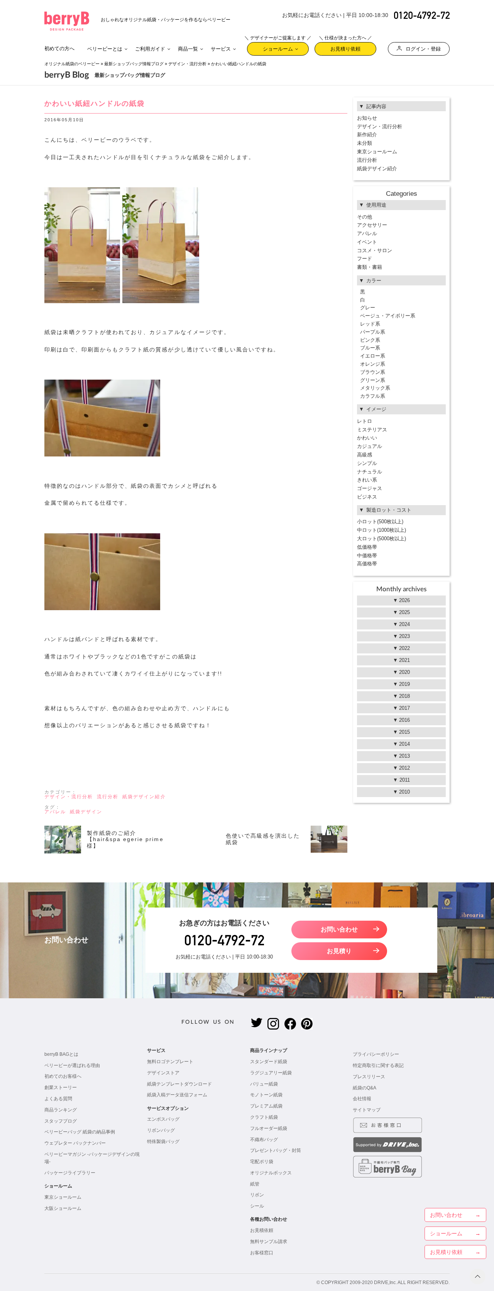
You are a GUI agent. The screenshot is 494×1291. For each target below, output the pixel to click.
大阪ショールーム (62, 1208)
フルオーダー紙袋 (268, 1128)
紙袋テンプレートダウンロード (179, 1084)
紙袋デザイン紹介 (144, 796)
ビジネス (367, 497)
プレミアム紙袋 (266, 1106)
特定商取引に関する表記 (378, 1065)
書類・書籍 (369, 267)
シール (257, 1206)
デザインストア (163, 1073)
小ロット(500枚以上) (380, 521)
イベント (367, 242)
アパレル (55, 811)
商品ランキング (60, 1110)
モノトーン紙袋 (266, 1095)
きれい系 (367, 480)
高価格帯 (367, 564)
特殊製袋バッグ (163, 1141)
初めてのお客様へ (62, 1076)
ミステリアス (372, 430)
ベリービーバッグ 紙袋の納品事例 (79, 1132)
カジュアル (369, 446)
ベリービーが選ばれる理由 (72, 1065)
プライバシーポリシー (376, 1054)
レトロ (364, 421)
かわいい (367, 438)
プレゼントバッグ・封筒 (275, 1150)
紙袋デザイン (86, 811)
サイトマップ (367, 1110)
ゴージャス (369, 488)
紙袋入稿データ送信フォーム (177, 1095)
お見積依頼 (261, 1230)
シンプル (367, 463)
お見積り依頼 (345, 47)
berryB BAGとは (61, 1054)
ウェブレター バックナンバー (75, 1143)
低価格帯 (367, 547)
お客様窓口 (261, 1252)
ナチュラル (369, 472)
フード (364, 258)
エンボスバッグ (163, 1119)
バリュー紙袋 (264, 1084)
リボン (257, 1195)
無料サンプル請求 (268, 1241)
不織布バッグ (264, 1139)
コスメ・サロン (374, 250)
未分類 (364, 143)
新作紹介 (367, 134)
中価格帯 (367, 555)
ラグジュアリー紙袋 (271, 1073)
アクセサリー (372, 225)
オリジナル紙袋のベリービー (72, 63)
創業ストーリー (60, 1087)
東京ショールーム (377, 151)
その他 (364, 217)
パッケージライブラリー (69, 1173)
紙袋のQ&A (364, 1088)
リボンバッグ (161, 1130)
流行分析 (107, 796)
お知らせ (367, 118)
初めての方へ (59, 48)
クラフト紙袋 (264, 1117)
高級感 (364, 455)
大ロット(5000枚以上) (381, 538)
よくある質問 (58, 1098)
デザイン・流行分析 (187, 63)
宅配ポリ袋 (261, 1161)
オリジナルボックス (271, 1173)
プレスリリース (369, 1076)
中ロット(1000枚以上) (381, 530)
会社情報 (362, 1098)
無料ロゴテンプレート (170, 1061)
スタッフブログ (60, 1121)
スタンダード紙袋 (268, 1061)
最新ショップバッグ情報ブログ (134, 63)
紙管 (254, 1184)
